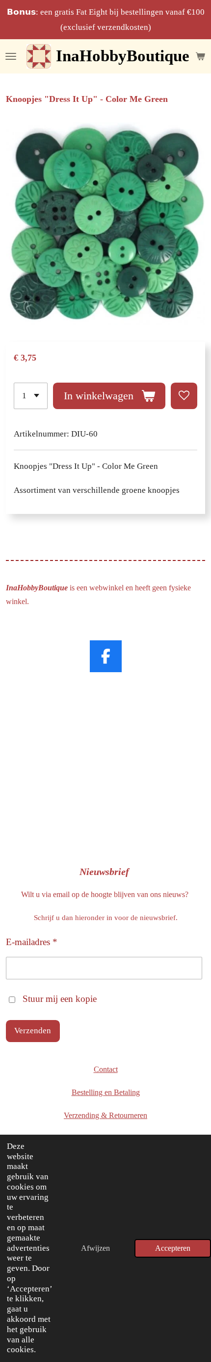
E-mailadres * (31, 942)
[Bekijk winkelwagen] (200, 56)
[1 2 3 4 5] (31, 396)
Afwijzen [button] (95, 1248)
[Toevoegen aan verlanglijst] (184, 396)
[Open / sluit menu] (11, 56)
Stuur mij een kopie (60, 999)
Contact (106, 1069)
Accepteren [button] (172, 1248)
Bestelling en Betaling (106, 1092)
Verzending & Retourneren (105, 1115)
